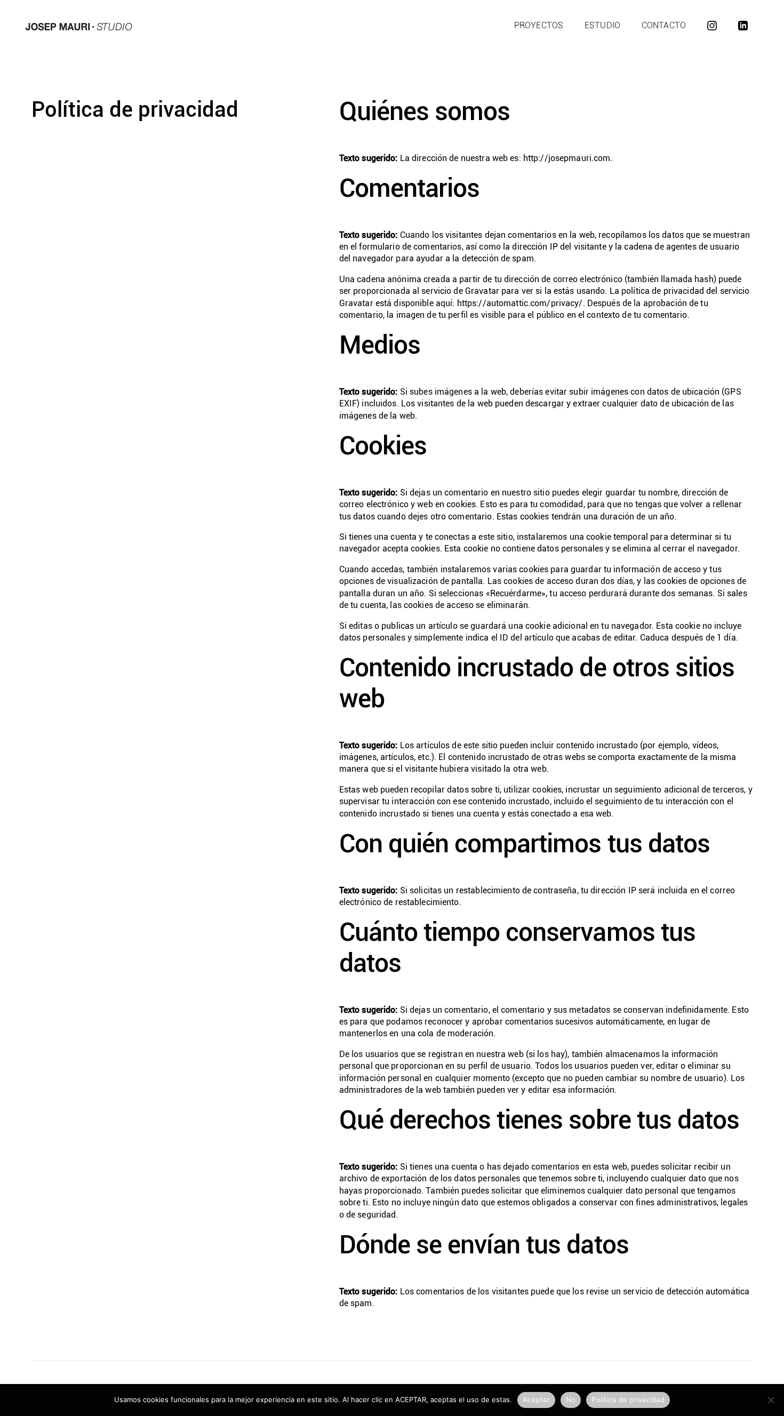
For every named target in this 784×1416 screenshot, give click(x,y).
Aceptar (536, 1399)
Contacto (664, 25)
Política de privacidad (628, 1399)
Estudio (602, 25)
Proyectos (538, 25)
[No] (770, 1400)
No (571, 1399)
